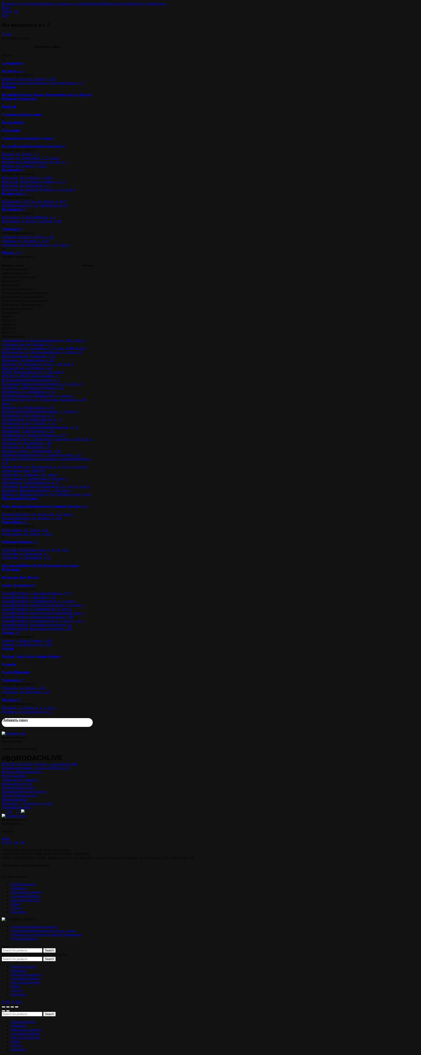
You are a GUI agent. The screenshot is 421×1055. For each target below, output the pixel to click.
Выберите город (14, 3)
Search (49, 950)
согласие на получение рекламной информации (46, 934)
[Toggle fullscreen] (12, 1007)
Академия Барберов (87, 3)
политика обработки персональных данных (43, 931)
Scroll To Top (11, 1002)
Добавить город (15, 720)
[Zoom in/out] (16, 1007)
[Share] (8, 1007)
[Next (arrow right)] (8, 1011)
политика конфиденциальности (34, 927)
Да (4, 34)
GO (4, 15)
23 (18, 812)
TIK (22, 842)
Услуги (146, 3)
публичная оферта (24, 938)
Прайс (136, 3)
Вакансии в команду (57, 3)
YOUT (7, 11)
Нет (9, 34)
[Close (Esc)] (3, 1007)
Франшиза (34, 3)
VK (15, 11)
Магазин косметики (117, 3)
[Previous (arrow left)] (3, 1011)
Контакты (159, 3)
